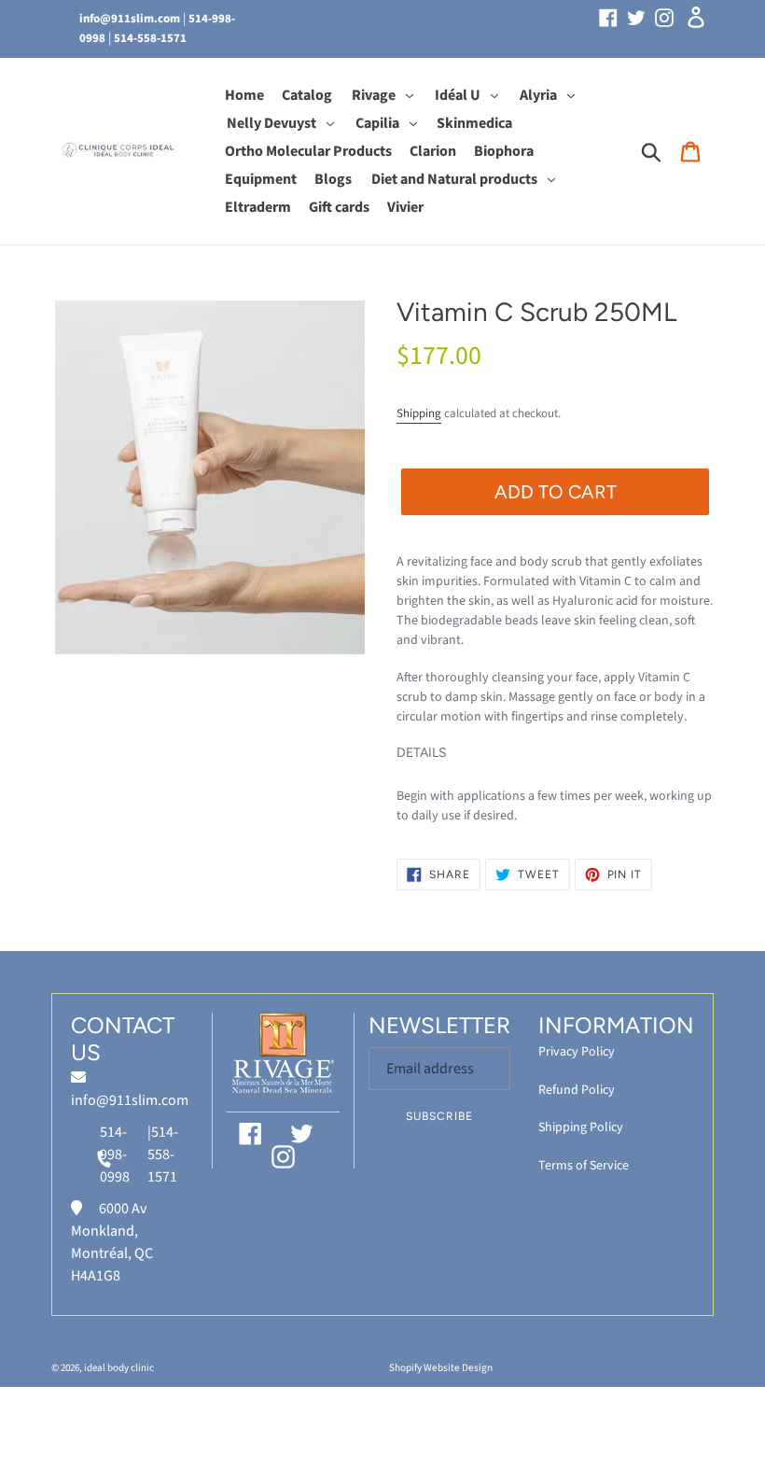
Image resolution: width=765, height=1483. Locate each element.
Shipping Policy (580, 1127)
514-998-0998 (115, 1154)
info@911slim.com (129, 18)
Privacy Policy (576, 1051)
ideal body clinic (119, 1368)
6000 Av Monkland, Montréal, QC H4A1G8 (112, 1242)
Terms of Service (583, 1165)
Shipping (418, 413)
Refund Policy (576, 1090)
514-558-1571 (150, 38)
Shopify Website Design (441, 1368)
